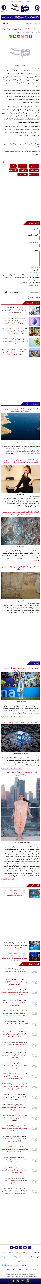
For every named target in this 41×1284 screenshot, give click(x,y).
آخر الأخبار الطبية (8, 879)
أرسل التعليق (34, 297)
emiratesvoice (22, 166)
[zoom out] (10, 23)
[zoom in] (4, 23)
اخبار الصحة (23, 170)
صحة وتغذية (36, 23)
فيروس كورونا (33, 174)
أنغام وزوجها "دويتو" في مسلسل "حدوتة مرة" (14, 1023)
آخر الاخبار (28, 23)
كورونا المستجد (25, 77)
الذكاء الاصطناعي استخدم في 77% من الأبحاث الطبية (20, 722)
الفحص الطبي (22, 174)
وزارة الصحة (27, 70)
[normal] (7, 23)
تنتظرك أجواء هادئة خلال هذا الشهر (14, 971)
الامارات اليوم (34, 170)
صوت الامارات (33, 166)
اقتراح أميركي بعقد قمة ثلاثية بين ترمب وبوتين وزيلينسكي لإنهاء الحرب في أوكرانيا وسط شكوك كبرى (14, 958)
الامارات (13, 166)
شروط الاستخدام (35, 272)
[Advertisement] (20, 199)
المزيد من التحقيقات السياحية (12, 716)
